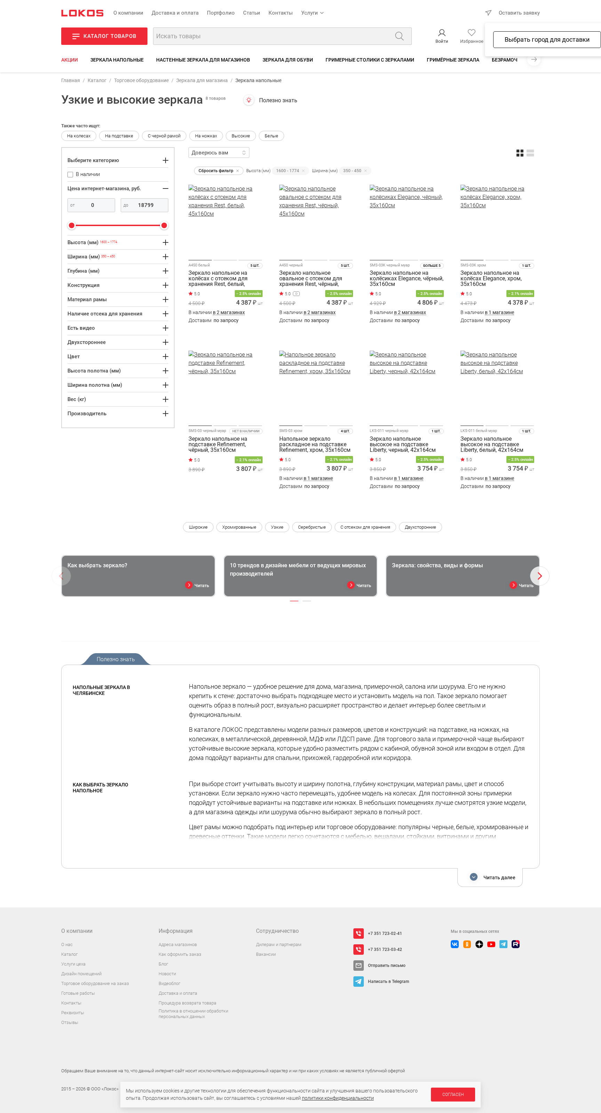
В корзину (226, 334)
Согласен (453, 1094)
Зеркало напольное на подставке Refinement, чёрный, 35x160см (218, 444)
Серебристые (312, 527)
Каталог (97, 80)
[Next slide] (540, 576)
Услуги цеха (73, 964)
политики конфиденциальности (338, 1098)
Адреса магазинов (178, 944)
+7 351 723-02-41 (385, 933)
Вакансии (266, 954)
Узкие (277, 527)
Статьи (251, 13)
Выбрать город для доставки (547, 39)
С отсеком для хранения (365, 527)
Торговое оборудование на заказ (95, 983)
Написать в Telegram (388, 981)
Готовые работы (78, 993)
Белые (271, 135)
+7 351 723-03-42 (385, 949)
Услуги (309, 13)
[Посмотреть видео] (296, 294)
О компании (128, 13)
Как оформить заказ (180, 954)
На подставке (119, 135)
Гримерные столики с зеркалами (370, 60)
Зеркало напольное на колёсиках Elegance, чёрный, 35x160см (406, 278)
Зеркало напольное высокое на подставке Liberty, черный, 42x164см (403, 444)
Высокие (241, 135)
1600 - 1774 (287, 170)
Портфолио (221, 13)
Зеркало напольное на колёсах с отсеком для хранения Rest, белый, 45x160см (218, 278)
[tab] (294, 601)
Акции (69, 60)
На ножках (206, 135)
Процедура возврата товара (187, 1003)
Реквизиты (72, 1012)
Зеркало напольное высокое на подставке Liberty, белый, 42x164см (491, 444)
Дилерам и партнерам (279, 944)
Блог (163, 964)
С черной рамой (164, 135)
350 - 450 (352, 170)
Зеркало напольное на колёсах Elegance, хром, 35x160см (491, 278)
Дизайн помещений (81, 973)
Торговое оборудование (141, 80)
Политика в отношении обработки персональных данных (193, 1013)
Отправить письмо (387, 965)
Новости (167, 973)
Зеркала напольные (117, 60)
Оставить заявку (519, 13)
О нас (67, 944)
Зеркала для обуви (288, 60)
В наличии (217, 312)
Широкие (198, 527)
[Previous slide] (61, 576)
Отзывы (69, 1022)
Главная (70, 80)
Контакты (281, 13)
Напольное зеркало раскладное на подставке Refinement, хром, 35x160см (315, 444)
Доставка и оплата (175, 13)
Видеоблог (169, 983)
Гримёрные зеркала (453, 60)
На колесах (78, 135)
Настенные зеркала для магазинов (203, 60)
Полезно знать (278, 100)
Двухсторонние (420, 527)
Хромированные (239, 527)
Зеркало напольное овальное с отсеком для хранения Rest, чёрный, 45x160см (310, 278)
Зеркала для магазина (202, 80)
